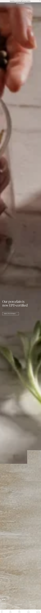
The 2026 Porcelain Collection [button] (6, 607)
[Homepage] (20, 3)
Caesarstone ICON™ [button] (22, 607)
